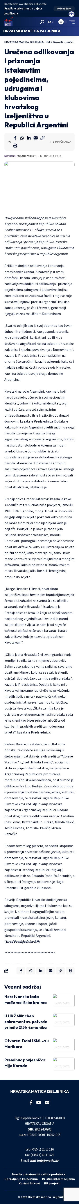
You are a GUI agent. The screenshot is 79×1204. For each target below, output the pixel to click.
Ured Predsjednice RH (22, 941)
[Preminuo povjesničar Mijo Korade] (64, 1063)
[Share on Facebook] (15, 138)
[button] (64, 8)
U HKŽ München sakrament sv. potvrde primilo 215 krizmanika (25, 1021)
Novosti (10, 156)
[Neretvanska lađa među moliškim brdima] (64, 1000)
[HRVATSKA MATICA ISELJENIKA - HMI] (8, 21)
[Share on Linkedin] (29, 138)
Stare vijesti (27, 156)
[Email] (35, 138)
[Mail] (47, 1102)
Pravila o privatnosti (18, 8)
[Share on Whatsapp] (22, 138)
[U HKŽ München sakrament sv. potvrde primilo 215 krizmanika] (64, 1019)
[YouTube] (38, 1102)
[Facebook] (31, 1102)
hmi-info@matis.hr (44, 1160)
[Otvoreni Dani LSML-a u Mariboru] (64, 1044)
